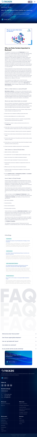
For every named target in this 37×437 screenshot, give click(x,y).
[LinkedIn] (11, 385)
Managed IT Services (23, 412)
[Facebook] (2, 385)
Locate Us (5, 377)
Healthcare (3, 420)
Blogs (20, 418)
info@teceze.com (4, 390)
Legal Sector (3, 430)
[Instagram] (8, 385)
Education (3, 425)
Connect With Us (7, 19)
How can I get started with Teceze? (19, 341)
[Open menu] (35, 2)
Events (20, 423)
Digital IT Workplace (23, 403)
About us (3, 405)
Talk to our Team (12, 361)
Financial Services (4, 418)
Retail (2, 429)
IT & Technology (4, 423)
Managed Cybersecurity (24, 405)
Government (3, 427)
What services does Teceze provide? (19, 334)
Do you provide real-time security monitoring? (19, 349)
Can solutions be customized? (19, 345)
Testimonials (21, 420)
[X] (5, 385)
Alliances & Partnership (5, 403)
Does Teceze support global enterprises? (19, 337)
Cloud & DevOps (22, 407)
